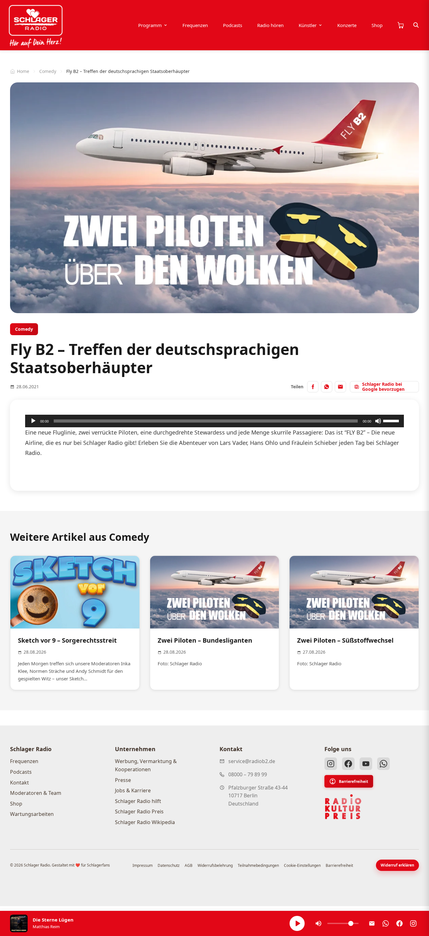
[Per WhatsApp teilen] (326, 386)
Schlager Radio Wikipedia (145, 822)
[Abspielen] (297, 923)
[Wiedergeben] (33, 421)
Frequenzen (195, 25)
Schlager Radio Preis (139, 811)
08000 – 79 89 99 (247, 774)
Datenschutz (169, 865)
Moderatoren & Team (35, 792)
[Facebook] (348, 763)
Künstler (308, 25)
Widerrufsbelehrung (215, 865)
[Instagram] (330, 763)
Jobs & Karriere (133, 790)
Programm (150, 25)
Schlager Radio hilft (138, 801)
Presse (123, 780)
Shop (377, 25)
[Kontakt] (371, 923)
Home (23, 71)
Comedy (47, 71)
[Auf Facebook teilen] (312, 386)
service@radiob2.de (251, 761)
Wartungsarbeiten (32, 814)
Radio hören (270, 25)
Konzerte (346, 25)
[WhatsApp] (383, 763)
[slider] (392, 420)
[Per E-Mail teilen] (340, 386)
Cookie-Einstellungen (302, 865)
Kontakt (19, 782)
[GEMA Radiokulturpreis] (343, 807)
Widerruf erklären (397, 865)
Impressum (143, 865)
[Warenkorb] (400, 25)
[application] (214, 421)
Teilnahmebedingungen (258, 865)
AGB (189, 865)
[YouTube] (366, 763)
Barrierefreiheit (353, 781)
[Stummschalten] (378, 421)
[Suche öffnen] (416, 25)
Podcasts (232, 25)
